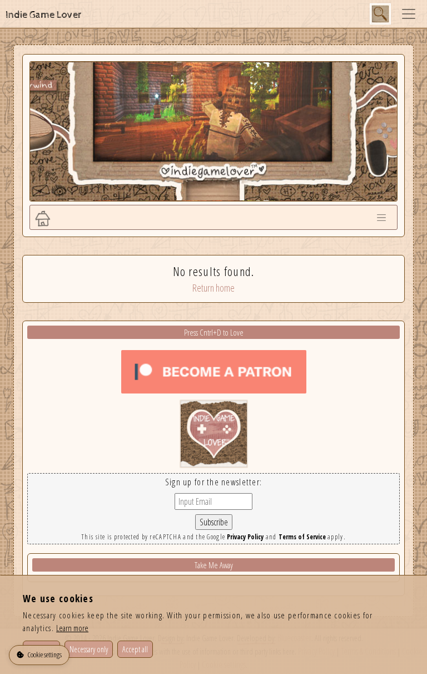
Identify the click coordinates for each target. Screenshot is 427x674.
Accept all (135, 649)
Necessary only (88, 649)
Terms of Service (302, 537)
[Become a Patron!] (214, 370)
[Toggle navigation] (408, 14)
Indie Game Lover (44, 15)
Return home (213, 287)
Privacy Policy (245, 537)
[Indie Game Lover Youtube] (214, 433)
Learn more (72, 627)
